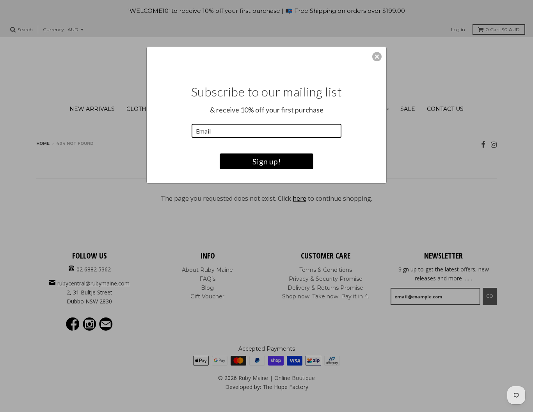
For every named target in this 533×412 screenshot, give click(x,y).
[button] (377, 56)
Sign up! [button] (266, 161)
